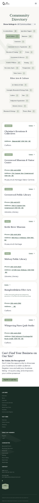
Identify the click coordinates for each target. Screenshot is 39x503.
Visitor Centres (19, 73)
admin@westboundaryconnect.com (11, 477)
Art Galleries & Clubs (19, 85)
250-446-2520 (15, 333)
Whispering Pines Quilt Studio (19, 325)
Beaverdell (8, 125)
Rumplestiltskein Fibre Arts (17, 290)
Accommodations (9, 31)
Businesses (26, 36)
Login (3, 438)
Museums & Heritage (11, 111)
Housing (27, 62)
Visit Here (5, 416)
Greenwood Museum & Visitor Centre (19, 161)
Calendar (4, 400)
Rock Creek (8, 319)
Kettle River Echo (6, 407)
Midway (7, 221)
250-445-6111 (15, 202)
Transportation (27, 68)
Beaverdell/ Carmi (6, 446)
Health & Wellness (13, 62)
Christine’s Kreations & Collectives (15, 132)
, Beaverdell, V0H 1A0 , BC (21, 141)
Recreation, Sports (11, 68)
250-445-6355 (15, 170)
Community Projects (7, 412)
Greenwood (8, 154)
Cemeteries (18, 41)
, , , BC (14, 306)
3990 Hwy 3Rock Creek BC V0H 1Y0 (8, 471)
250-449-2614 (15, 234)
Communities (6, 443)
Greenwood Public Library (17, 195)
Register (4, 435)
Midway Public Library (15, 259)
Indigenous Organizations (18, 100)
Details (31, 125)
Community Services (7, 402)
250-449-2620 (15, 267)
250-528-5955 (5, 475)
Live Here (4, 392)
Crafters (13, 95)
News (3, 398)
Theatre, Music (28, 111)
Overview (4, 395)
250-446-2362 (15, 303)
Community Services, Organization (19, 47)
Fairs (25, 95)
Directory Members (8, 432)
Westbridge (5, 462)
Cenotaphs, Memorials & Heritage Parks (19, 90)
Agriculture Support (28, 31)
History (4, 427)
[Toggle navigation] (36, 3)
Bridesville (4, 450)
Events (28, 52)
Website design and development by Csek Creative (15, 497)
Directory (4, 405)
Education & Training (13, 52)
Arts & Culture (12, 36)
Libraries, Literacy (18, 106)
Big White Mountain (7, 448)
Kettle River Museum (14, 227)
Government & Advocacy (19, 57)
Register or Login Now (10, 379)
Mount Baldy (5, 457)
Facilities (4, 409)
